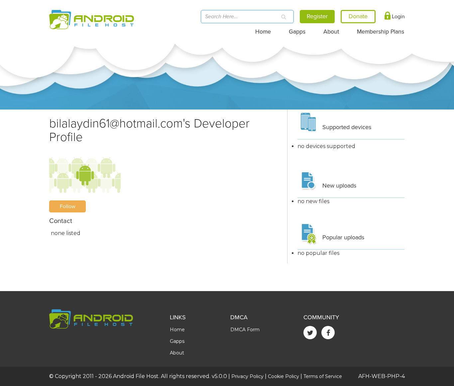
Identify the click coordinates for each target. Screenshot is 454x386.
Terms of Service (322, 376)
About (331, 31)
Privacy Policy (247, 376)
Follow (67, 206)
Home (263, 31)
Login (398, 16)
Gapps (297, 31)
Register (317, 16)
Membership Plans (380, 31)
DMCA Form (245, 330)
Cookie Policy (283, 376)
